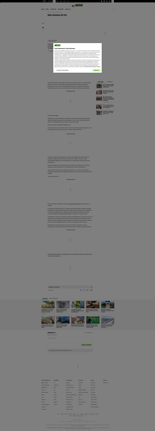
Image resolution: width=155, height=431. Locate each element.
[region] (77, 58)
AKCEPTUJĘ (96, 70)
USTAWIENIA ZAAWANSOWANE (62, 70)
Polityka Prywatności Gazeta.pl (90, 66)
